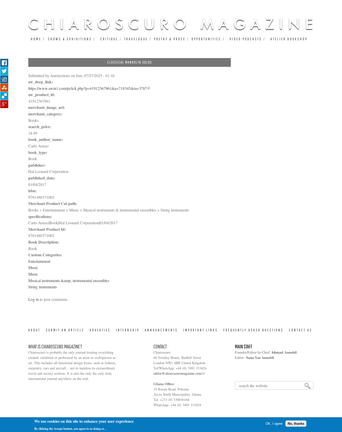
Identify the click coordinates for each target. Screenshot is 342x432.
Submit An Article (65, 330)
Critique (109, 39)
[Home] (170, 24)
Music (33, 267)
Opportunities (206, 39)
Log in (33, 299)
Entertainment (39, 261)
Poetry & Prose (170, 39)
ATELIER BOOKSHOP (288, 39)
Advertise (100, 330)
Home (36, 39)
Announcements (161, 330)
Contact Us (300, 330)
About (34, 330)
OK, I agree (274, 423)
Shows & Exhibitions (70, 39)
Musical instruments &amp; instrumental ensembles (68, 280)
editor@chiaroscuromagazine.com (177, 373)
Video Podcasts (246, 39)
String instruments (42, 286)
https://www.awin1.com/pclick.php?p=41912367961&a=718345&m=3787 (87, 88)
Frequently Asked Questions (253, 330)
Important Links (200, 330)
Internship (127, 330)
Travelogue (136, 39)
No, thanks (296, 423)
